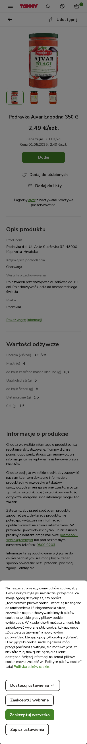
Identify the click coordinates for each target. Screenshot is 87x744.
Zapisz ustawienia (27, 729)
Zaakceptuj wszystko (30, 714)
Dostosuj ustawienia (29, 685)
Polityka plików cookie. (32, 666)
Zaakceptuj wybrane (29, 700)
